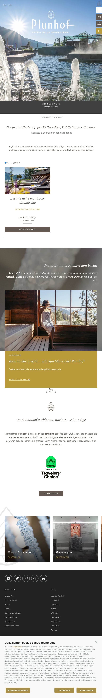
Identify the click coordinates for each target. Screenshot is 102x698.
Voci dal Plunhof (57, 596)
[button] (96, 642)
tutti (9, 163)
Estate (17, 163)
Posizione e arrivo (12, 626)
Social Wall (55, 626)
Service (10, 589)
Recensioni (55, 621)
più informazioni (27, 229)
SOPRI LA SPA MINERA (19, 380)
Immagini (55, 600)
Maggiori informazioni (18, 690)
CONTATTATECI (51, 493)
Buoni (7, 604)
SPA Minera (51, 440)
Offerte (7, 608)
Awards (54, 630)
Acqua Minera (69, 440)
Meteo (53, 608)
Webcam (54, 613)
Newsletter (55, 617)
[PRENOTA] (99, 24)
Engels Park (9, 596)
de (4, 5)
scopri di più (14, 557)
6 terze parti (17, 647)
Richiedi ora (10, 621)
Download (55, 604)
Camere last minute (13, 613)
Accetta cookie (86, 690)
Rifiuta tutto (64, 690)
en (10, 5)
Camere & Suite (11, 617)
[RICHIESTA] (99, 17)
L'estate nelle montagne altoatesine (27, 200)
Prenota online (11, 600)
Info (54, 589)
